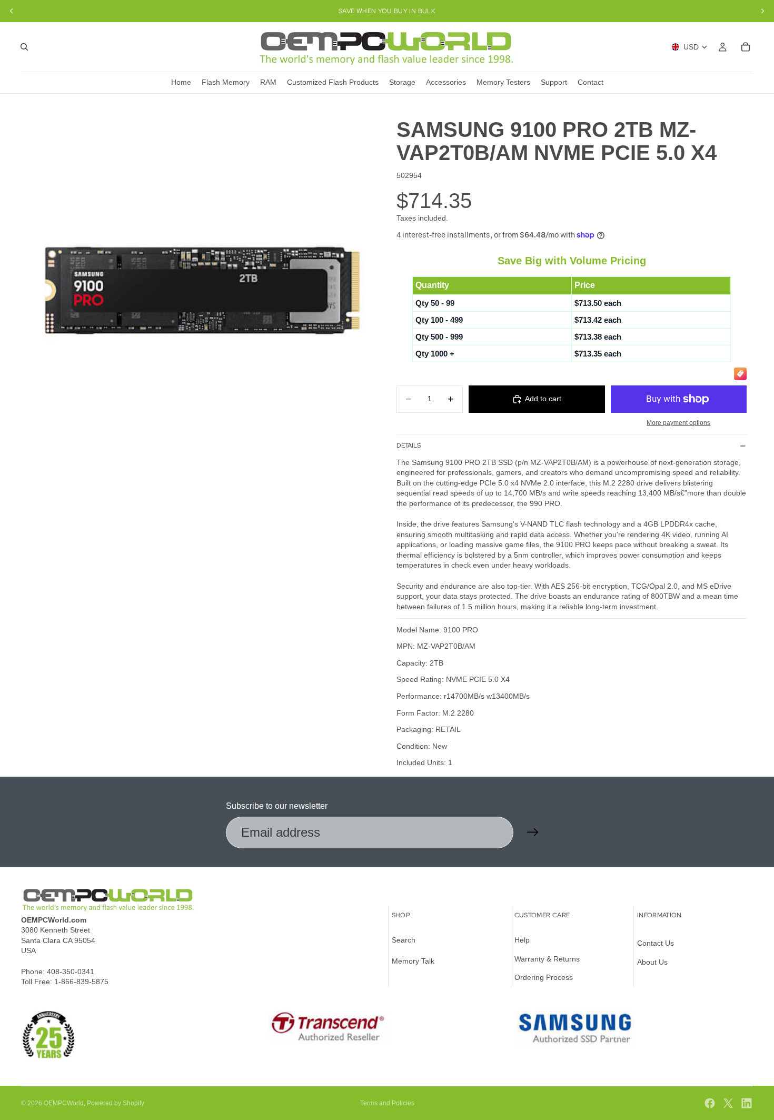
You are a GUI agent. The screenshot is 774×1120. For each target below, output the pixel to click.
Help (522, 940)
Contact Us (655, 943)
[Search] (24, 46)
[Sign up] (533, 832)
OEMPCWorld (64, 1103)
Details (408, 445)
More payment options (678, 422)
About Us (652, 962)
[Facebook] (709, 1103)
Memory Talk (413, 961)
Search (403, 940)
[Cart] (745, 46)
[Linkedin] (746, 1103)
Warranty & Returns (547, 959)
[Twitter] (728, 1103)
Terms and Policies (387, 1103)
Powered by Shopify (115, 1103)
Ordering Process (543, 977)
